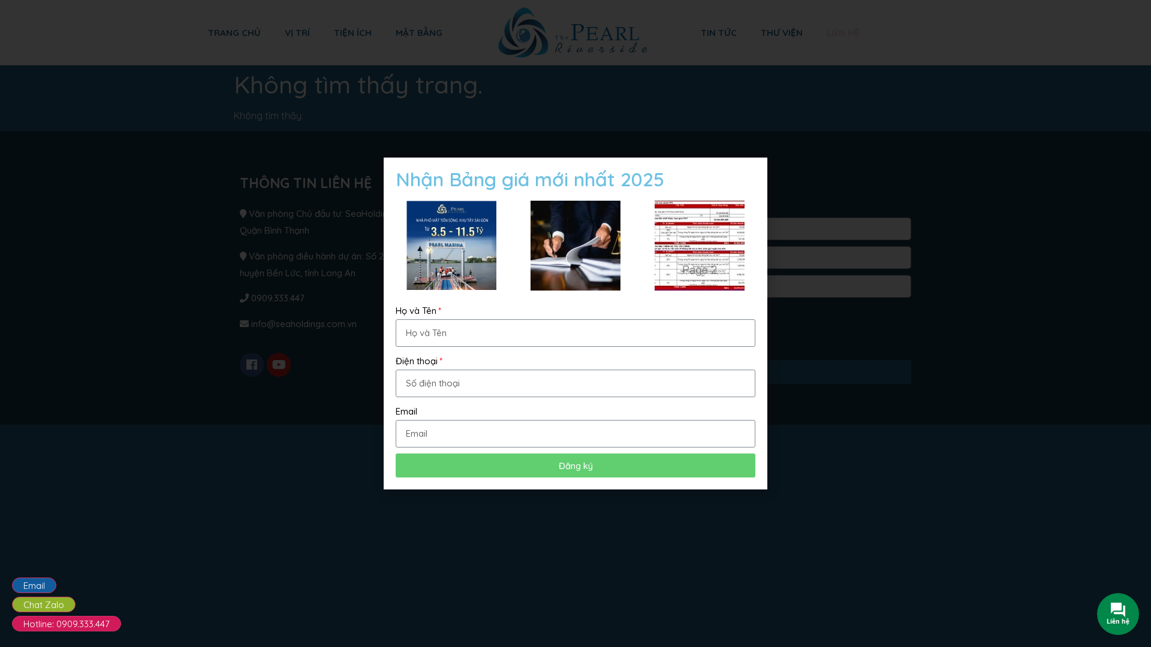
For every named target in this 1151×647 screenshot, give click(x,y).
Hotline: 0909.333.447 (66, 624)
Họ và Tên (416, 310)
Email (34, 585)
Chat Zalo (43, 604)
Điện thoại (417, 361)
